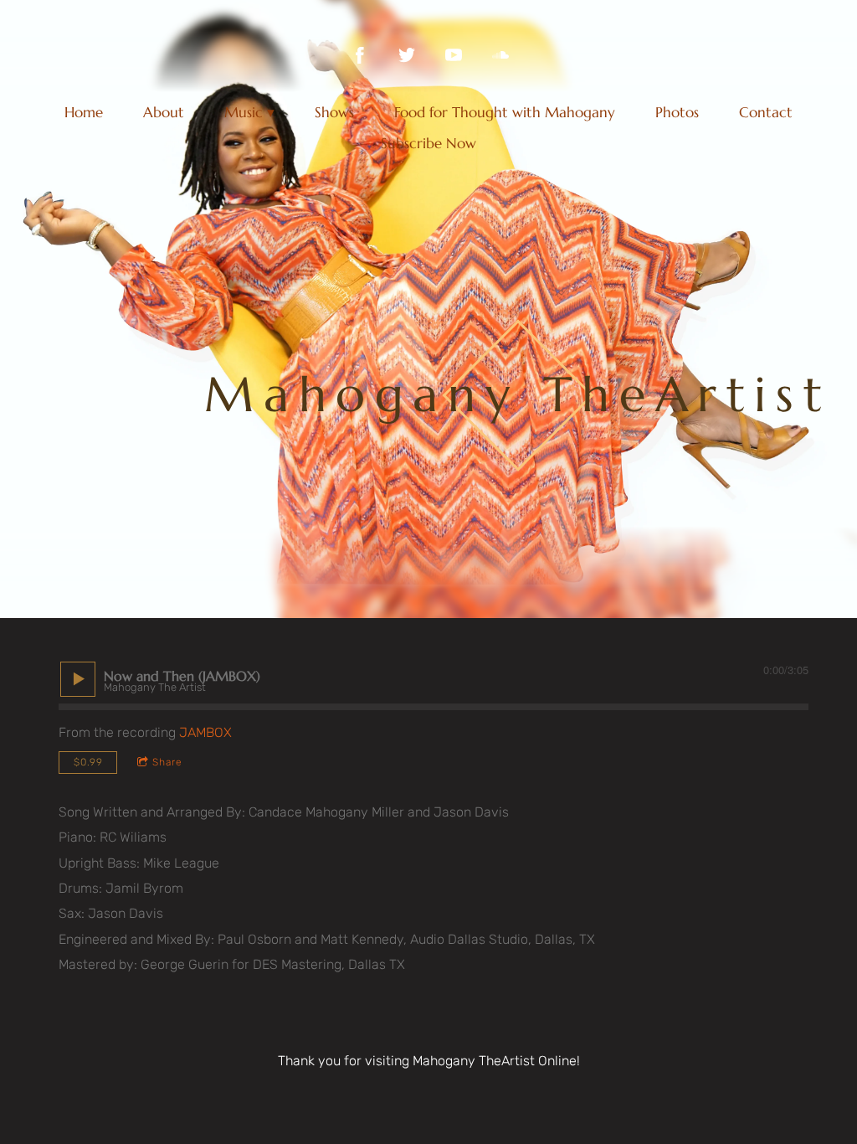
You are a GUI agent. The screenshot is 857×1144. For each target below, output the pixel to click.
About (163, 112)
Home (83, 112)
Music (243, 112)
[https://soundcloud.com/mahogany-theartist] (500, 55)
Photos (677, 112)
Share (167, 762)
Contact (766, 112)
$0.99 (88, 762)
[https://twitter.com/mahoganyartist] (406, 55)
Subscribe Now (428, 143)
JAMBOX (205, 732)
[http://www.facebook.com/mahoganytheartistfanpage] (360, 55)
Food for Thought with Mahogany (504, 112)
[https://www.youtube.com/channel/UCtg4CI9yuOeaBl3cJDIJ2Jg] (453, 55)
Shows (334, 112)
